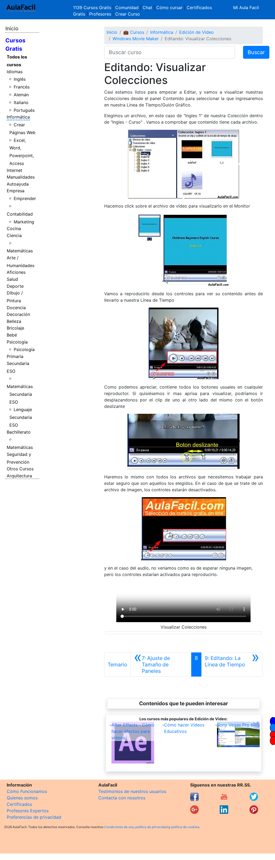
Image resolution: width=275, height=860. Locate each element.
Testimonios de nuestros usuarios (132, 791)
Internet (14, 170)
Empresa (15, 190)
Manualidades (21, 177)
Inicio (11, 28)
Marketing (24, 221)
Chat (147, 7)
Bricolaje (15, 328)
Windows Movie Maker (136, 38)
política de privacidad (151, 827)
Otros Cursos (20, 468)
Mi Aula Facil (246, 7)
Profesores (100, 14)
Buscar (256, 52)
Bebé (12, 335)
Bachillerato (19, 432)
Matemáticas (20, 250)
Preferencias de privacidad (34, 817)
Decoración (18, 314)
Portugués (24, 110)
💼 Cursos (133, 32)
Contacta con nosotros (121, 797)
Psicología (17, 342)
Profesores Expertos (28, 810)
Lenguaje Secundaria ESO (20, 417)
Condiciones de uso (119, 827)
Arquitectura (19, 475)
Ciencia (14, 235)
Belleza (14, 321)
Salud (12, 279)
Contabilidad (20, 214)
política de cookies (185, 827)
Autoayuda (18, 184)
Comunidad (127, 7)
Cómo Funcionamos (27, 791)
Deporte (15, 286)
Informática (18, 117)
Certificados (19, 804)
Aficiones (16, 272)
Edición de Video (196, 32)
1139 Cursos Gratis (93, 7)
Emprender (25, 198)
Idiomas (15, 71)
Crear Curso (127, 14)
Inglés (20, 79)
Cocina (14, 228)
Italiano (21, 102)
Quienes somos (22, 797)
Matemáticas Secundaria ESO (20, 394)
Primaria (15, 356)
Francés (22, 87)
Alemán (21, 94)
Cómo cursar (169, 7)
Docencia (16, 307)
